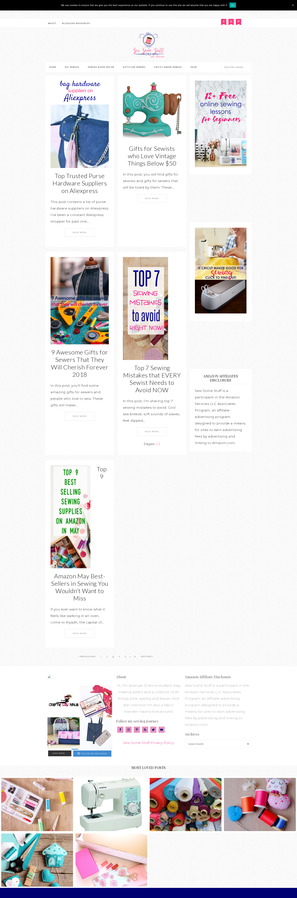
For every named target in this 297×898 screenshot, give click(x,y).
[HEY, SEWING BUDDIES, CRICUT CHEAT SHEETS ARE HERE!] (96, 701)
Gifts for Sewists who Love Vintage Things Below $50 (152, 156)
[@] (56, 679)
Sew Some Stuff (148, 45)
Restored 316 (173, 893)
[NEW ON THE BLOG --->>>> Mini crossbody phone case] (96, 733)
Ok (232, 5)
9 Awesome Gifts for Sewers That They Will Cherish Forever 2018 (79, 363)
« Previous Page (87, 656)
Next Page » (147, 656)
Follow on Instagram (94, 754)
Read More (80, 232)
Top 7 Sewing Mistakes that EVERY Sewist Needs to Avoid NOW (152, 379)
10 (135, 656)
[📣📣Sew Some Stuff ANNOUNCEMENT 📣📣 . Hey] (63, 701)
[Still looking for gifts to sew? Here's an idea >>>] (63, 733)
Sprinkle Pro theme (150, 893)
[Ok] (292, 5)
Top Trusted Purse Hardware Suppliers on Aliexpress (79, 183)
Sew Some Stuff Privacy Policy (148, 743)
